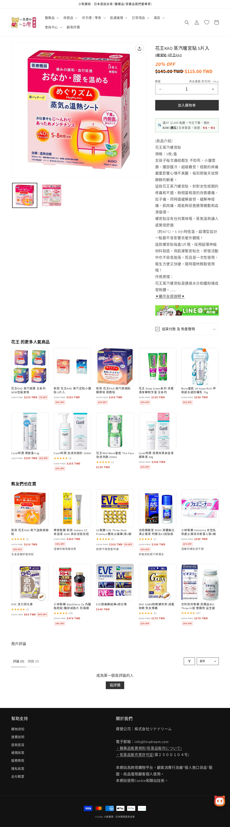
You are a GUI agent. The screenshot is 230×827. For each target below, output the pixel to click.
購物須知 (17, 729)
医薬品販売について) (164, 748)
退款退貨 (17, 745)
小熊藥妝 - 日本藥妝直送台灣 (119, 816)
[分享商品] (139, 48)
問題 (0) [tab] (33, 661)
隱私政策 (17, 769)
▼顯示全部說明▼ (170, 296)
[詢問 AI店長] (219, 801)
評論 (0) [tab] (18, 661)
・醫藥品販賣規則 (131, 748)
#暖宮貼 (161, 55)
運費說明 (17, 737)
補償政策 (17, 753)
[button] (51, 17)
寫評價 (115, 685)
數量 (158, 81)
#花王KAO (175, 55)
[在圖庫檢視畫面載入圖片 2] (51, 195)
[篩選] (189, 661)
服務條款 (17, 760)
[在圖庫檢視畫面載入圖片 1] (24, 195)
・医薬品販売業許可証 (134, 754)
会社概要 (17, 776)
